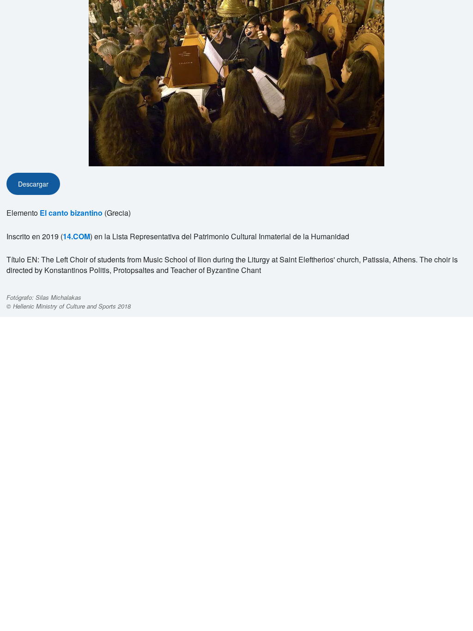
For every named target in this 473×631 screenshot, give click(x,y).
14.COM (76, 236)
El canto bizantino (71, 212)
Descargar (33, 183)
